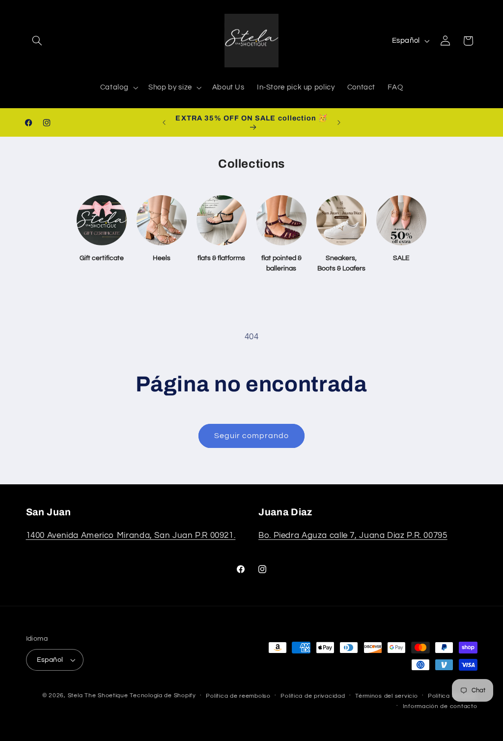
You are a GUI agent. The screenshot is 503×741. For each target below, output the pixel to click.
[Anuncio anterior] (164, 122)
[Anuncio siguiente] (339, 122)
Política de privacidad (312, 696)
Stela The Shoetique (99, 695)
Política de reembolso (238, 696)
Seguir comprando (251, 436)
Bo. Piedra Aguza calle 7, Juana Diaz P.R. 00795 (352, 535)
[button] (37, 41)
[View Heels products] (162, 220)
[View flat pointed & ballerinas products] (281, 220)
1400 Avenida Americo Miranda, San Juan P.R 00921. (131, 535)
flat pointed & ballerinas (281, 263)
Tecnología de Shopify (163, 695)
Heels (161, 258)
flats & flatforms (221, 258)
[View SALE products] (401, 220)
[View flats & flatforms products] (221, 220)
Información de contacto (440, 706)
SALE (401, 258)
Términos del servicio (386, 696)
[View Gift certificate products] (102, 220)
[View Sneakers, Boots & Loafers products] (341, 220)
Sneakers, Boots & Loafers (341, 263)
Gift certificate (102, 258)
